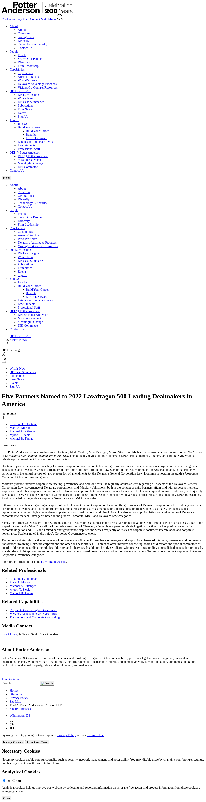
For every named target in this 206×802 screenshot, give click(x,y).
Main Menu (48, 19)
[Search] (60, 19)
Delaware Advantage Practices (37, 84)
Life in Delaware (36, 138)
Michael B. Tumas (21, 438)
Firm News (25, 109)
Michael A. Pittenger (23, 431)
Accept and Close (37, 742)
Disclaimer (16, 694)
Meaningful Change (30, 163)
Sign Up (23, 116)
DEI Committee (28, 167)
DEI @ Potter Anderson (25, 152)
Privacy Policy (19, 698)
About (14, 26)
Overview (24, 33)
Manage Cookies (13, 742)
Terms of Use (95, 735)
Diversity (23, 40)
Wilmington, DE (20, 715)
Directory (24, 62)
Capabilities (17, 69)
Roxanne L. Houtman (23, 424)
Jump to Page (10, 679)
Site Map (15, 701)
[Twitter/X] (12, 723)
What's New (25, 98)
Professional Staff (29, 149)
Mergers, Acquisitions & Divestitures (33, 613)
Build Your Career (29, 127)
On (9, 780)
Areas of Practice (28, 76)
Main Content (31, 19)
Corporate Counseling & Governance (33, 610)
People (14, 51)
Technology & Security (32, 44)
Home (14, 690)
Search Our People (30, 58)
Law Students (26, 145)
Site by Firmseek (20, 708)
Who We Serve (27, 80)
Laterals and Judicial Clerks (35, 141)
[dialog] (103, 738)
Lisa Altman (9, 634)
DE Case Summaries (31, 102)
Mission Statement (29, 159)
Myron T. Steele (20, 435)
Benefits (31, 134)
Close (6, 798)
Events (22, 113)
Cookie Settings (12, 19)
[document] (103, 774)
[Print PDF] (3, 356)
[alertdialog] (103, 774)
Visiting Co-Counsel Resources (38, 87)
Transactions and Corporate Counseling (35, 617)
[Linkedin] (12, 728)
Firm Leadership (28, 66)
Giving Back (26, 37)
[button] (4, 361)
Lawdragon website (53, 561)
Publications (25, 105)
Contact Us (25, 48)
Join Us (14, 120)
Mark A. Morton (20, 427)
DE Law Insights (20, 91)
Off (18, 780)
